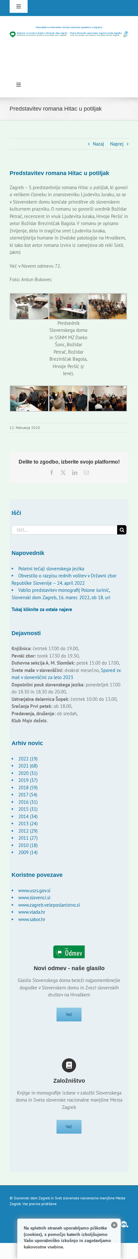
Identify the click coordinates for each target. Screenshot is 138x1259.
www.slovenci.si (34, 897)
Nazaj (98, 144)
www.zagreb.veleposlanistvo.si (49, 905)
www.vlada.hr (31, 912)
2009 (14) (28, 852)
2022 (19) (28, 759)
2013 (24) (28, 823)
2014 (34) (28, 816)
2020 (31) (28, 773)
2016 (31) (28, 802)
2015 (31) (28, 809)
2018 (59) (28, 788)
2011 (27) (28, 838)
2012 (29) (28, 831)
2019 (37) (28, 780)
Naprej (117, 144)
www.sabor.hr (31, 919)
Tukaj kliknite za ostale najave (42, 609)
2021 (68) (28, 766)
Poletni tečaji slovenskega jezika (51, 569)
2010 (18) (28, 845)
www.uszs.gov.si (34, 890)
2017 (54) (27, 795)
